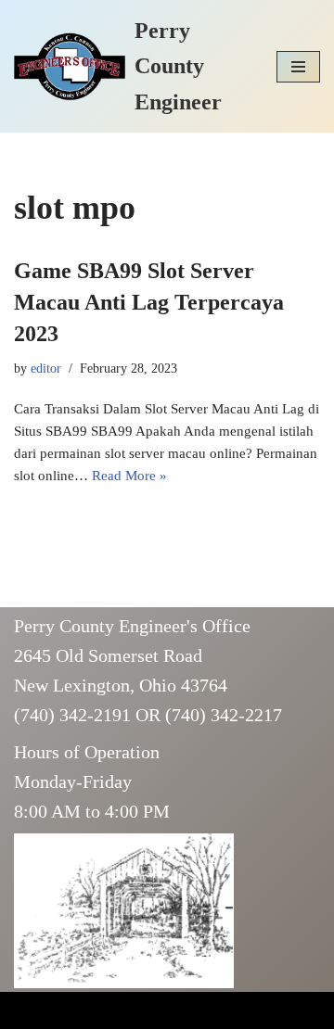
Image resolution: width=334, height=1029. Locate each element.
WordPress (157, 1010)
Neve (29, 1010)
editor (46, 368)
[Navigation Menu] (298, 67)
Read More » (129, 475)
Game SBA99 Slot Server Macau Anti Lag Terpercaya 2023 (149, 302)
